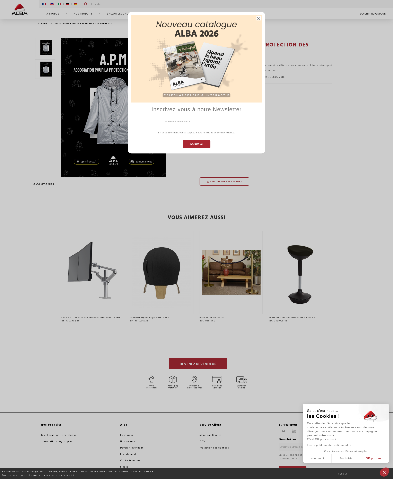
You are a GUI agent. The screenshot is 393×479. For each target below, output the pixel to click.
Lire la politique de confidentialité (329, 445)
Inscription (196, 144)
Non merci (317, 458)
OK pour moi (374, 458)
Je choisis (346, 458)
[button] (384, 472)
